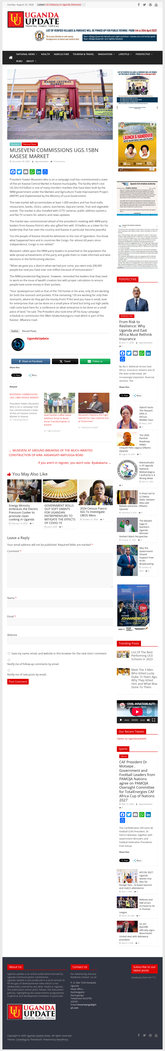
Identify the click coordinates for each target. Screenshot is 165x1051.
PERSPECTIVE (143, 54)
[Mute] (148, 720)
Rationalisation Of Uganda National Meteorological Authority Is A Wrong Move (147, 470)
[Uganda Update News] (10, 57)
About (30, 61)
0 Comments (59, 161)
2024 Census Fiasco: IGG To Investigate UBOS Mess (93, 511)
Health (45, 54)
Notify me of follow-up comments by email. (33, 664)
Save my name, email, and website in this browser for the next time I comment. (59, 653)
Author (14, 331)
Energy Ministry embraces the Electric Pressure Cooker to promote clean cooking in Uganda (23, 512)
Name (12, 598)
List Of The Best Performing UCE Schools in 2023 (142, 655)
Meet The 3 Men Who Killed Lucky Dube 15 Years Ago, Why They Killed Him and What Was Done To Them (144, 678)
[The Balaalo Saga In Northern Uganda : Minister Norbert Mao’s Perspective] (127, 519)
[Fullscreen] (153, 720)
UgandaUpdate (42, 161)
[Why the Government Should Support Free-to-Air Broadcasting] (127, 546)
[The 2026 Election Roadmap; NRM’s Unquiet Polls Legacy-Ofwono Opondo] (127, 433)
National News (25, 54)
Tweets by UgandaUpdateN (131, 738)
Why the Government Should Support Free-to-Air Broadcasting (146, 555)
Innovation (105, 54)
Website (12, 635)
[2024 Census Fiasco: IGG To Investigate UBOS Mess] (95, 481)
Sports (124, 756)
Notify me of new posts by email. (27, 674)
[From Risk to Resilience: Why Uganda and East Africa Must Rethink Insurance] (137, 286)
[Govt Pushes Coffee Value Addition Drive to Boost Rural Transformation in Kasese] (59, 403)
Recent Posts (29, 331)
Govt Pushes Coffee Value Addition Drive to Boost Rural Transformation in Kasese (57, 419)
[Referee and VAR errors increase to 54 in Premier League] (127, 898)
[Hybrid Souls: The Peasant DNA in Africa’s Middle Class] (127, 405)
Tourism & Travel (83, 54)
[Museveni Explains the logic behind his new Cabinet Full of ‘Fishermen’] (93, 403)
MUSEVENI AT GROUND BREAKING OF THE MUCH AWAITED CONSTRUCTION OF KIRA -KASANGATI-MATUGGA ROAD (50, 452)
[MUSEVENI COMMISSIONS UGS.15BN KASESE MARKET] (27, 407)
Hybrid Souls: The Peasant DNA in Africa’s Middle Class (146, 413)
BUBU (19, 61)
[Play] (121, 720)
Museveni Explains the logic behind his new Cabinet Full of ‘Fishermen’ (93, 418)
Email (11, 616)
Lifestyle (124, 54)
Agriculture (61, 54)
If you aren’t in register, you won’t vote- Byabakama (74, 463)
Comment (14, 551)
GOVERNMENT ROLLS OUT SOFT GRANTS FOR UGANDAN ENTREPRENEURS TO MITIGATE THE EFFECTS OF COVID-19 (59, 514)
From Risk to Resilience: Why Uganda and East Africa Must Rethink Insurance (135, 330)
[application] (137, 711)
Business (15, 144)
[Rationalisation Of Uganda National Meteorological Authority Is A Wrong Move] (127, 461)
